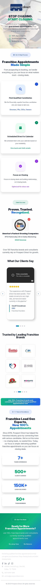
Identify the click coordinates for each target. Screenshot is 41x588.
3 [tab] (22, 326)
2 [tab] (20, 326)
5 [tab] (24, 391)
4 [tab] (24, 326)
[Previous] (3, 294)
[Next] (38, 294)
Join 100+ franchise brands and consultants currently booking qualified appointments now (20, 401)
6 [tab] (26, 391)
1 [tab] (17, 326)
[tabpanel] (20, 293)
